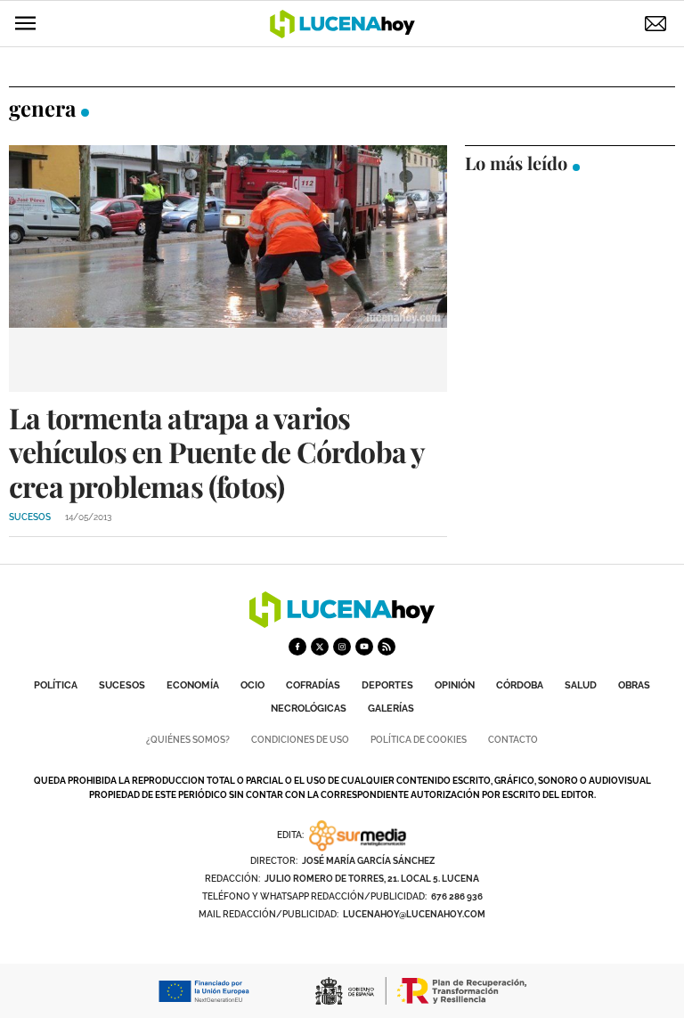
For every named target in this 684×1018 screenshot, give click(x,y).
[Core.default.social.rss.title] (386, 647)
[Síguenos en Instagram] (342, 647)
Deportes (387, 685)
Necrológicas (308, 708)
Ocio (252, 685)
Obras (634, 685)
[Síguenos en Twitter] (320, 647)
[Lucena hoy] (342, 623)
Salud (581, 685)
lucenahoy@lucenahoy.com (414, 914)
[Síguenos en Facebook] (297, 647)
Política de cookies (418, 740)
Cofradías (313, 685)
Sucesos (122, 685)
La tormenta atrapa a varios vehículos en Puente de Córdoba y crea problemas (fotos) (217, 451)
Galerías (391, 708)
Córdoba (519, 685)
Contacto (513, 740)
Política (55, 685)
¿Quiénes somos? (188, 740)
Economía (193, 685)
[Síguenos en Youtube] (364, 647)
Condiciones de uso (300, 740)
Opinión (455, 685)
